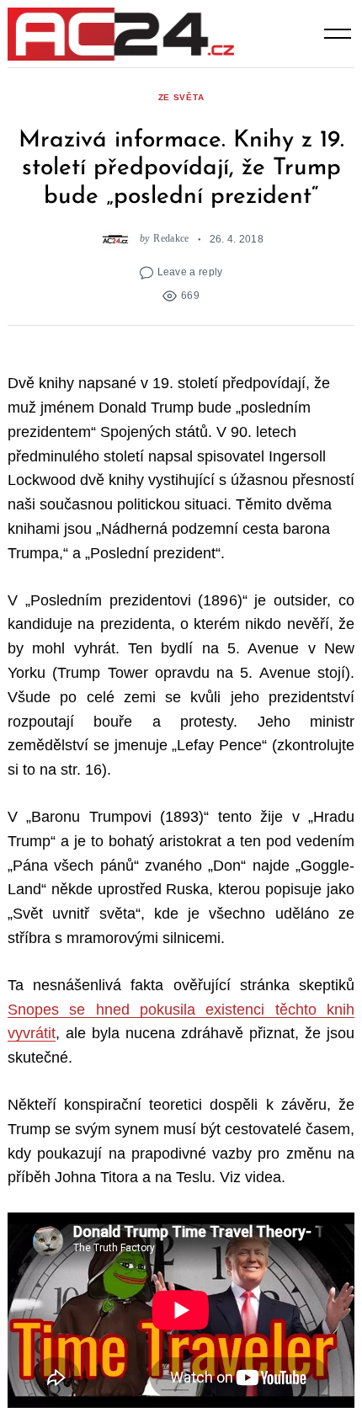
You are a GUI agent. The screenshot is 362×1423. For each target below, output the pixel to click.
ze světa (181, 97)
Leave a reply (190, 271)
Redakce (171, 238)
